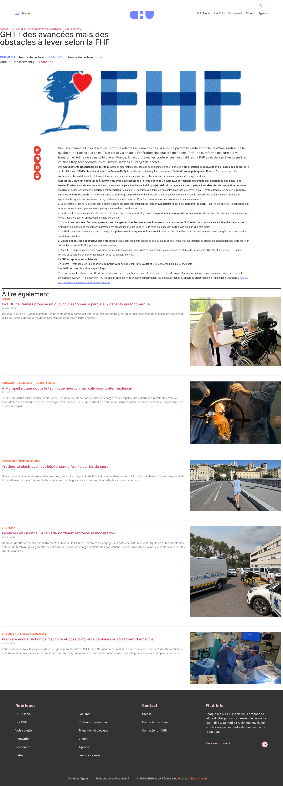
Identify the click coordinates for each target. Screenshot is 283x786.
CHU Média (203, 13)
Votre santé (235, 13)
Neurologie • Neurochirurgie (36, 382)
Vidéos (250, 13)
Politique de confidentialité (112, 778)
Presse (147, 714)
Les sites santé (89, 755)
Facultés (84, 714)
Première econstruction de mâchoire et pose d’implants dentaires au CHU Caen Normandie (77, 639)
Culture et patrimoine (94, 722)
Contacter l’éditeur (155, 722)
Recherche (22, 747)
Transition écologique (93, 730)
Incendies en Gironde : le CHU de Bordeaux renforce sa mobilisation (58, 533)
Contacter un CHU (154, 730)
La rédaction (44, 62)
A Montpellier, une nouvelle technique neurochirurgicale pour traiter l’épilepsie (67, 388)
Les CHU (219, 13)
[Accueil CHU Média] (142, 13)
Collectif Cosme (198, 778)
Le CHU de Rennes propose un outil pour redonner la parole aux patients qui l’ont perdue (76, 304)
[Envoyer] (265, 744)
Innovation (9, 382)
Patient (7, 298)
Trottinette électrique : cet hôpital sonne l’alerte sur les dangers (55, 466)
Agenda (263, 13)
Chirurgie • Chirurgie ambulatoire (24, 633)
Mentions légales (78, 778)
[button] (260, 5)
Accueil (4, 28)
